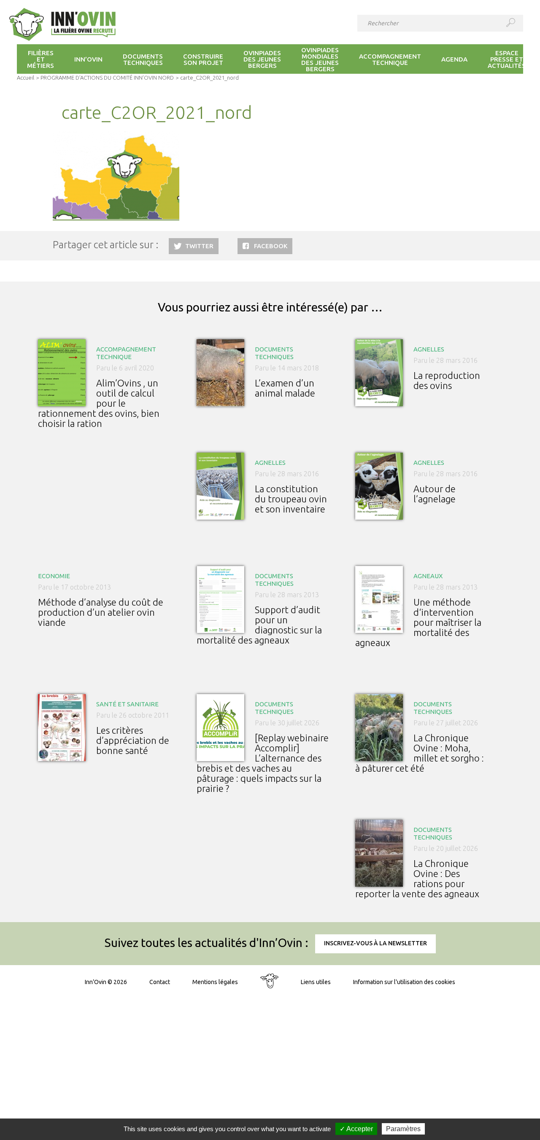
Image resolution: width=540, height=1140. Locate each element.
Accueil (25, 77)
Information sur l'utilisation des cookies (404, 982)
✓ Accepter (356, 1128)
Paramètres (403, 1128)
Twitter (199, 245)
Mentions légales (215, 982)
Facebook (270, 245)
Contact (159, 982)
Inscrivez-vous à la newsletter (375, 943)
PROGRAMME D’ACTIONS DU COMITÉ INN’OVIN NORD (107, 77)
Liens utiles (316, 982)
